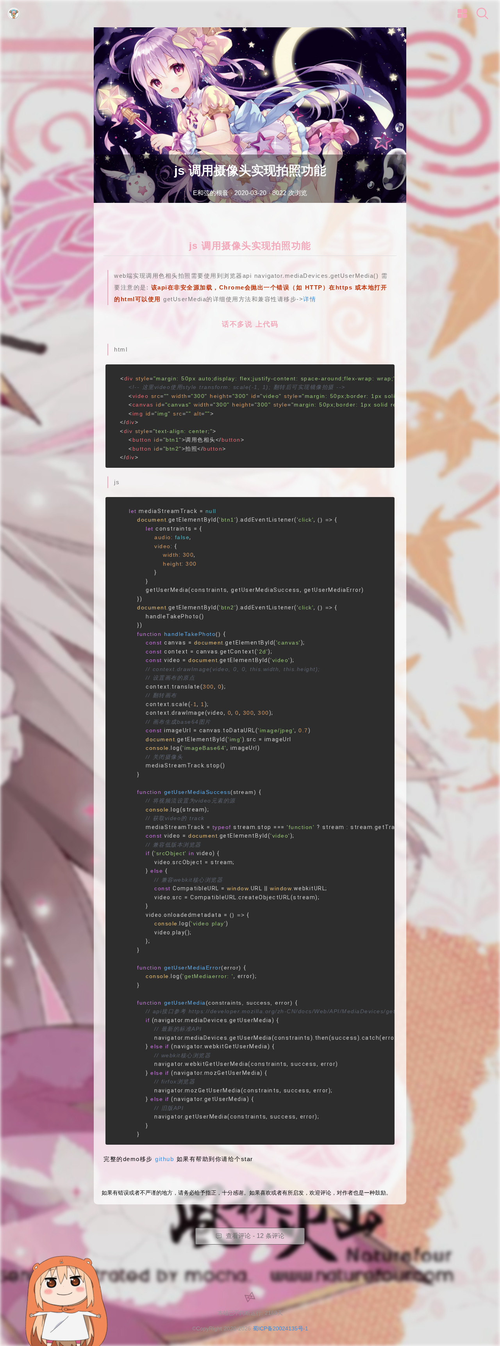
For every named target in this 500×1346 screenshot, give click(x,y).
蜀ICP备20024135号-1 (280, 1328)
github (164, 1159)
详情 (309, 299)
